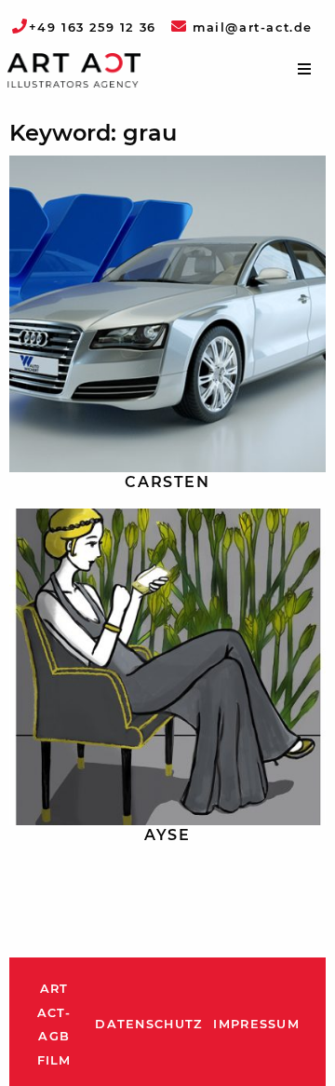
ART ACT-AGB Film (54, 1024)
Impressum (256, 1024)
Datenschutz (148, 1024)
